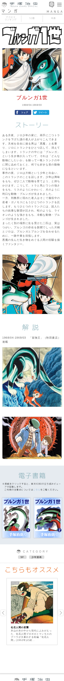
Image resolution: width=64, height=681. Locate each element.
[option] (32, 611)
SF (22, 557)
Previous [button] (3, 613)
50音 (32, 18)
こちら (36, 489)
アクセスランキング (11, 18)
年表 (53, 18)
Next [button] (60, 613)
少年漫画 (37, 557)
